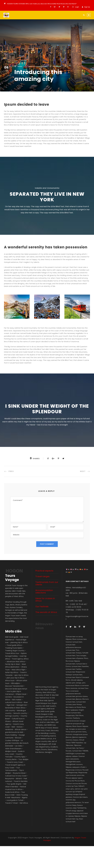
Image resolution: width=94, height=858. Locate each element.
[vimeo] (63, 7)
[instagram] (68, 7)
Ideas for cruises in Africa (45, 599)
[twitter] (59, 7)
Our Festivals (41, 606)
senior (20, 66)
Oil (60, 66)
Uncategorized (41, 66)
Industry (56, 66)
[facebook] (50, 7)
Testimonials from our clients (46, 583)
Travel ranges (42, 576)
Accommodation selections (44, 591)
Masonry (31, 66)
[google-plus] (55, 7)
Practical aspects (44, 570)
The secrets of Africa (46, 612)
